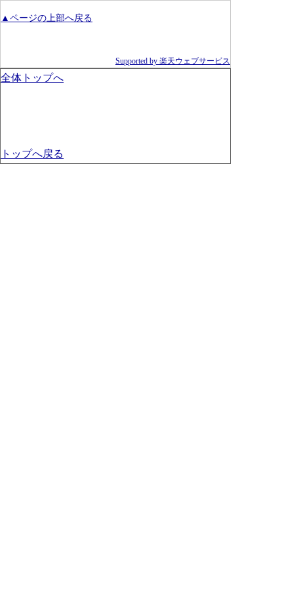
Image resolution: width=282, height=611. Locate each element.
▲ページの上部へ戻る (46, 18)
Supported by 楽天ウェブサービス (172, 61)
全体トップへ (32, 77)
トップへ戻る (32, 153)
